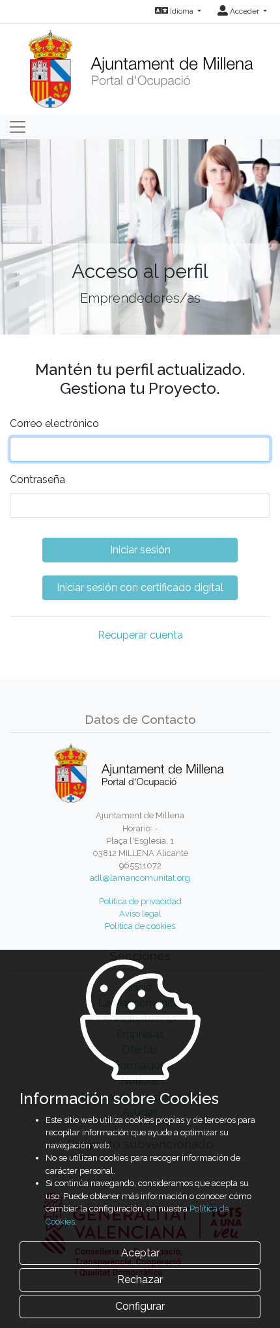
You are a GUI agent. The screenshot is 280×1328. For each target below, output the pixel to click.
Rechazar (140, 1279)
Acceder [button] (244, 11)
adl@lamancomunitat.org (140, 878)
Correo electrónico (54, 423)
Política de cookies (140, 926)
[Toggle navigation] (17, 127)
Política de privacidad (140, 901)
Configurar (140, 1306)
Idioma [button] (181, 11)
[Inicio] (140, 65)
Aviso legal (140, 914)
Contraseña (37, 479)
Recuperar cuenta (140, 635)
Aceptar (140, 1253)
